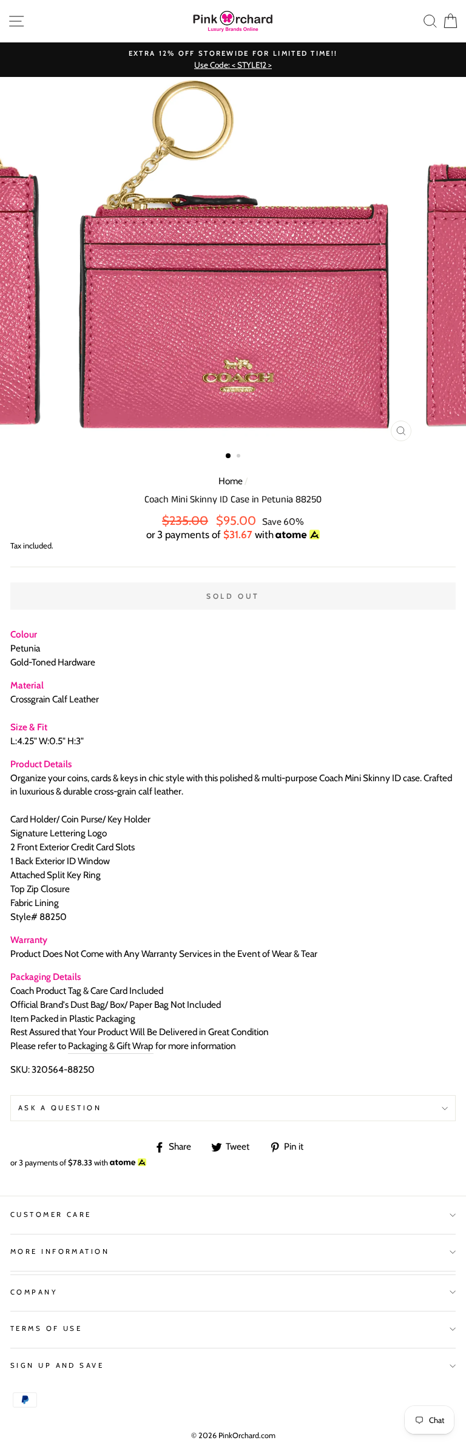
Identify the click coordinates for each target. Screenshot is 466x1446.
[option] (233, 59)
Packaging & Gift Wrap (111, 1045)
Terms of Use (46, 1328)
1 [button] (229, 456)
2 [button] (240, 457)
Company (34, 1292)
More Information (59, 1251)
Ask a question (59, 1108)
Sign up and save (57, 1365)
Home (230, 481)
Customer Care (51, 1214)
